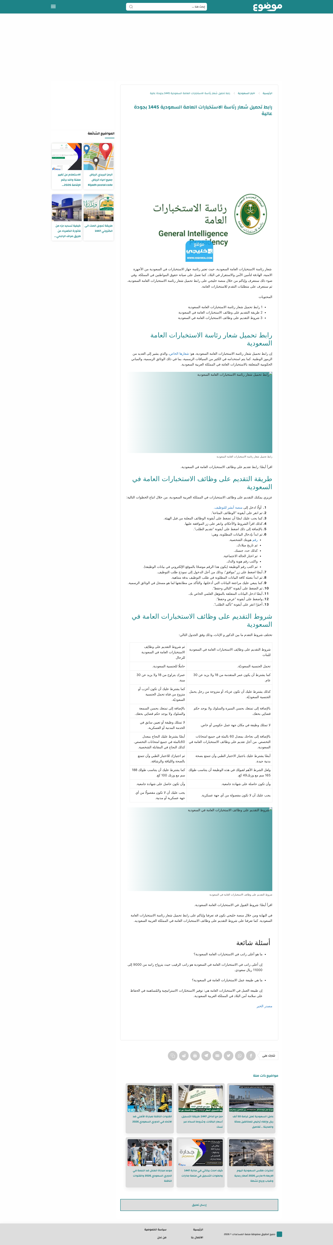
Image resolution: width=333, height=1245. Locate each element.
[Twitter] (229, 1057)
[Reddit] (184, 1057)
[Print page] (195, 1057)
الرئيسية (198, 1229)
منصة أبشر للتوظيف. (228, 507)
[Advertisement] (166, 46)
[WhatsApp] (240, 1057)
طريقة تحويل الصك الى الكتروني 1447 (99, 228)
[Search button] (131, 7)
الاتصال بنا (197, 1237)
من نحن (161, 1237)
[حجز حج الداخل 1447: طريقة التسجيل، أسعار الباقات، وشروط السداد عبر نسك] (200, 1098)
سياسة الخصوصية (155, 1229)
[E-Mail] (218, 1057)
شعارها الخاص (179, 353)
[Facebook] (251, 1057)
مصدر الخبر (264, 1006)
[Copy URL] (173, 1057)
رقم (255, 540)
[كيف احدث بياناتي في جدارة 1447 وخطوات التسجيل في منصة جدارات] (200, 1152)
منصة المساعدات (241, 1234)
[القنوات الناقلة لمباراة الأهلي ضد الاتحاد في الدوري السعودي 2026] (150, 1098)
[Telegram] (207, 1057)
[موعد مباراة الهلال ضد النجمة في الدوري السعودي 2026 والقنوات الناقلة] (150, 1152)
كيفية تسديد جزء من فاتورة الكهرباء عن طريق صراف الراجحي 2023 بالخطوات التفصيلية (68, 231)
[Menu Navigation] (53, 7)
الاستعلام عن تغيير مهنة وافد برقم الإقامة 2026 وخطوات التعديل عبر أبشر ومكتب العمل (68, 180)
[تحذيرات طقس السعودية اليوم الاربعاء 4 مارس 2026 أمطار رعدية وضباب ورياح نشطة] (251, 1152)
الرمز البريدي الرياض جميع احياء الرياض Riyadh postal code (100, 180)
